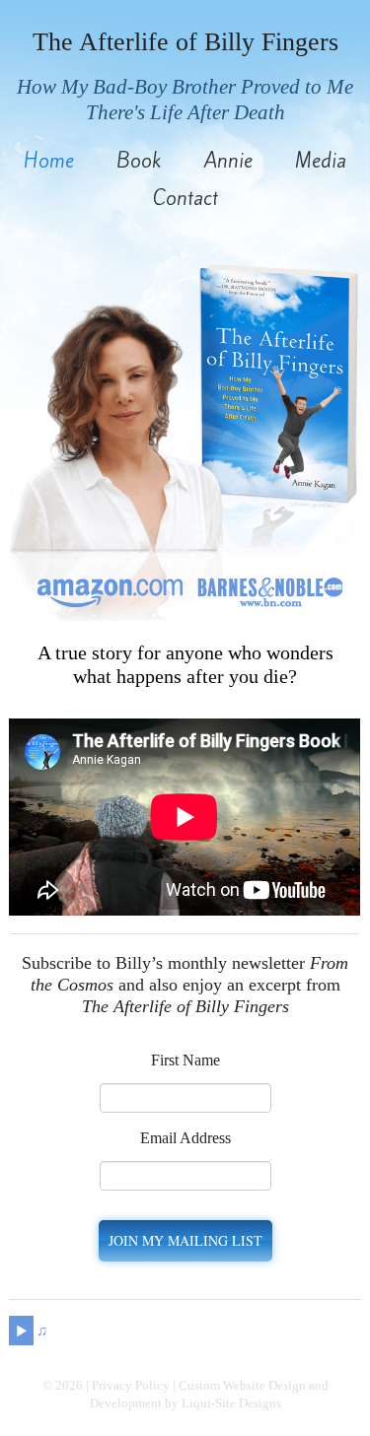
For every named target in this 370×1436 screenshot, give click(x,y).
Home (49, 160)
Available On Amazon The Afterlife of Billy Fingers (110, 587)
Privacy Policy (131, 1385)
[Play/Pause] (22, 1330)
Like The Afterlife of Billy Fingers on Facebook (225, 1330)
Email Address (185, 1137)
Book (138, 160)
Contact (185, 198)
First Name (185, 1060)
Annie (228, 160)
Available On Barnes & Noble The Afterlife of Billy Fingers (269, 587)
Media (320, 160)
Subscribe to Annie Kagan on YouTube (262, 1330)
